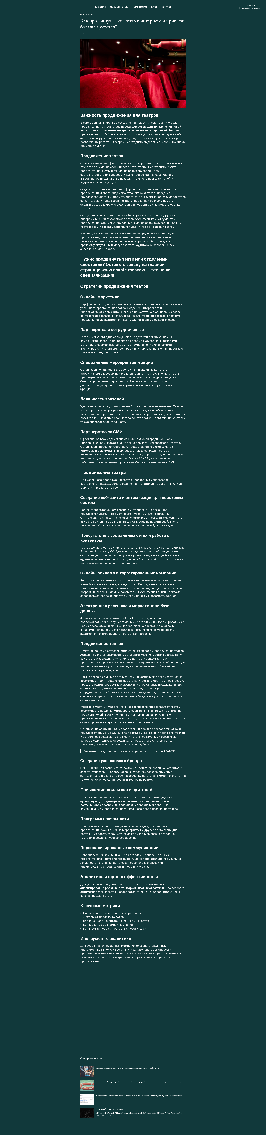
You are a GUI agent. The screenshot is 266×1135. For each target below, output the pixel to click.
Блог (154, 7)
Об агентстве (119, 7)
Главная (100, 7)
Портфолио (139, 7)
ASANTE (142, 458)
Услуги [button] (166, 7)
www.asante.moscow (123, 269)
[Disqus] (133, 1007)
